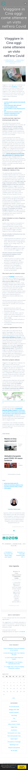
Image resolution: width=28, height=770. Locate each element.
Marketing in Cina (14, 744)
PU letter (11, 276)
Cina (14, 718)
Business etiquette (14, 712)
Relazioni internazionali (15, 61)
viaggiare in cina (17, 543)
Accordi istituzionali (14, 706)
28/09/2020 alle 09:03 (16, 579)
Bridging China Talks (14, 709)
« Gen (13, 698)
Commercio (14, 721)
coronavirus (8, 543)
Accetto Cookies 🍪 (22, 766)
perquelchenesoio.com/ (18, 526)
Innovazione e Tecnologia (14, 741)
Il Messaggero (7, 488)
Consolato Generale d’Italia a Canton (13, 486)
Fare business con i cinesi (14, 733)
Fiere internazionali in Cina (14, 736)
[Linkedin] (14, 530)
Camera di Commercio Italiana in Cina (13, 485)
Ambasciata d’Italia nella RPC (11, 483)
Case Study (14, 715)
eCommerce (14, 730)
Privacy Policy (14, 766)
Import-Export (14, 739)
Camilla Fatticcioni (9, 60)
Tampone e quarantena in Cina (12, 113)
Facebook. (22, 631)
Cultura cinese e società (14, 724)
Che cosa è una (13, 111)
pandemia (14, 86)
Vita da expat (14, 750)
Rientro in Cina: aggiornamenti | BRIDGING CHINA (16, 575)
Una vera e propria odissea (11, 115)
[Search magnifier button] (24, 639)
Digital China (14, 727)
